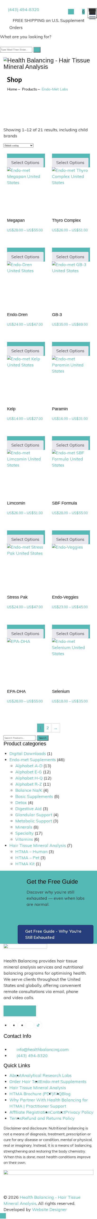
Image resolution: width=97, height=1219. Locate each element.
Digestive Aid (28, 808)
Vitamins (24, 839)
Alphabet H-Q (29, 778)
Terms (15, 1118)
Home (12, 89)
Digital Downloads (27, 753)
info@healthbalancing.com (42, 1049)
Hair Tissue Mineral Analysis (37, 845)
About (15, 1075)
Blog (66, 1093)
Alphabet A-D (28, 765)
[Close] (3, 42)
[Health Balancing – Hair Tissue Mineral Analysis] (47, 61)
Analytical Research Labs (46, 1075)
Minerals (23, 827)
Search (43, 737)
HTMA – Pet (27, 857)
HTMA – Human (31, 851)
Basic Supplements (34, 796)
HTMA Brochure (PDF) (31, 1093)
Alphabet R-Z (28, 784)
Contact (57, 1112)
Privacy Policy (79, 1112)
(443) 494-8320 (23, 9)
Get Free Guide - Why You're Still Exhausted (53, 934)
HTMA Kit (25, 863)
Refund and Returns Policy (48, 1118)
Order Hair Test (24, 1081)
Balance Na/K (28, 790)
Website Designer (49, 1209)
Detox (21, 802)
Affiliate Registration (29, 1112)
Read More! (20, 1011)
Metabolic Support (33, 821)
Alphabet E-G (28, 772)
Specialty (24, 833)
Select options (25, 162)
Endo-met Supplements (32, 759)
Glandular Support (33, 814)
